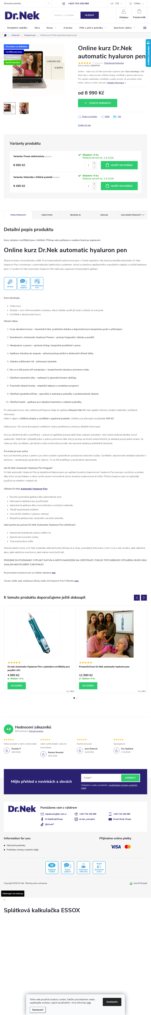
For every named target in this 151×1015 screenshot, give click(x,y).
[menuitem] (17, 27)
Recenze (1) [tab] (75, 215)
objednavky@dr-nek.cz (56, 814)
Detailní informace (115, 82)
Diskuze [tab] (104, 215)
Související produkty (131, 215)
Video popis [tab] (46, 215)
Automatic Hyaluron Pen (34, 488)
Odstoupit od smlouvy (12, 893)
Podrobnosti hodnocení (114, 63)
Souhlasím (112, 1001)
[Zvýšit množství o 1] (94, 163)
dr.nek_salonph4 (87, 819)
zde (89, 1002)
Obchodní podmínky (12, 3)
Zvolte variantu (100, 103)
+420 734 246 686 (87, 814)
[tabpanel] (40, 649)
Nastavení (37, 1009)
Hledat (89, 15)
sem (76, 580)
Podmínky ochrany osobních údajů (22, 849)
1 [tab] (74, 698)
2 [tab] (77, 698)
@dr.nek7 (49, 824)
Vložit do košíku (122, 165)
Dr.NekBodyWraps (54, 819)
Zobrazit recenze (36, 731)
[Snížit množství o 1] (94, 167)
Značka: (84, 125)
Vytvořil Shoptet (140, 883)
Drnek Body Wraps (122, 819)
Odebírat (130, 777)
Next (144, 598)
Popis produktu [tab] (18, 215)
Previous (137, 598)
